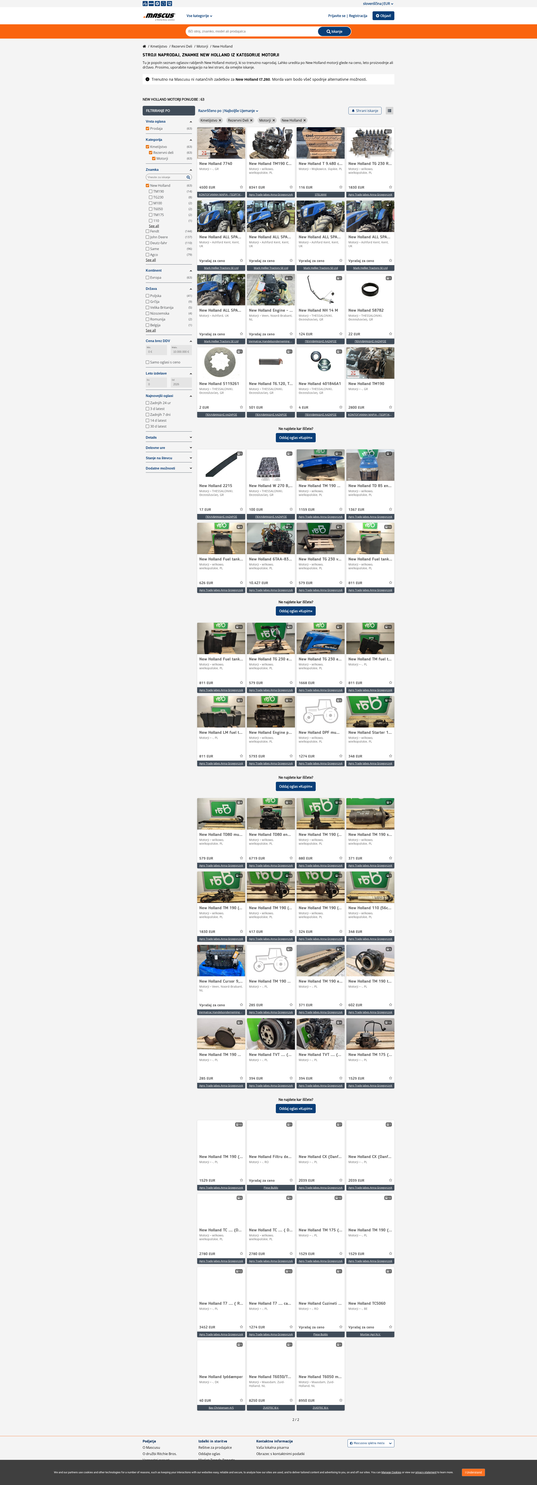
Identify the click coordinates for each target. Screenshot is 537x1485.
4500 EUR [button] (207, 187)
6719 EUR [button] (257, 858)
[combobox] (350, 1443)
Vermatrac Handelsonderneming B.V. (272, 341)
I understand (473, 1472)
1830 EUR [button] (356, 187)
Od (173, 380)
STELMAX (321, 194)
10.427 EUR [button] (258, 583)
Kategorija (154, 139)
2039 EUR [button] (307, 1181)
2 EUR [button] (204, 408)
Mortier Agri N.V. (370, 1334)
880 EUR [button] (306, 858)
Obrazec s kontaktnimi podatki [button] (280, 1453)
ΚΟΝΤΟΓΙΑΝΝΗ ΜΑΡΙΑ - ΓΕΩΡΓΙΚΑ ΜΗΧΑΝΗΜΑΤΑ (230, 194)
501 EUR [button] (256, 408)
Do (148, 380)
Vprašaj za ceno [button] (212, 261)
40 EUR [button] (205, 1401)
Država (151, 289)
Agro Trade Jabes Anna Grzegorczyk (271, 194)
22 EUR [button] (354, 334)
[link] (221, 143)
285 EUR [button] (256, 1005)
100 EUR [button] (256, 510)
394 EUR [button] (256, 1078)
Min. (149, 347)
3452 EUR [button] (207, 1327)
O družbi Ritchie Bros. (160, 1453)
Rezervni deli (182, 46)
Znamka (152, 169)
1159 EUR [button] (307, 510)
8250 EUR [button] (257, 1401)
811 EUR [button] (355, 583)
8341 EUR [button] (257, 187)
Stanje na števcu (159, 458)
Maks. (174, 347)
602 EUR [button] (355, 1005)
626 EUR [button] (206, 583)
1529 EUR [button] (356, 1078)
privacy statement (426, 1472)
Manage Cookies (391, 1472)
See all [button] (154, 226)
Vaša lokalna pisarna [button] (272, 1447)
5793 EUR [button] (257, 756)
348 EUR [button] (355, 756)
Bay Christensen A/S (221, 1408)
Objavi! (385, 15)
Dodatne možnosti (160, 468)
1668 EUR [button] (307, 683)
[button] (169, 110)
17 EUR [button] (205, 510)
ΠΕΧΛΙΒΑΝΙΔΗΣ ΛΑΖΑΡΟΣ (320, 341)
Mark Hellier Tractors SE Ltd (221, 268)
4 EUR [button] (303, 408)
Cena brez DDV (158, 341)
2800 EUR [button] (356, 408)
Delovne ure (155, 448)
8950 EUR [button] (307, 1401)
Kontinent (154, 270)
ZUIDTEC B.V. (271, 1408)
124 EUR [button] (306, 334)
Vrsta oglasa (156, 121)
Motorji (202, 46)
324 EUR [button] (306, 932)
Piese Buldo (271, 1187)
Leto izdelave (156, 373)
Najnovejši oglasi (159, 396)
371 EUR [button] (355, 858)
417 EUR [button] (256, 932)
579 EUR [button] (306, 583)
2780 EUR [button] (207, 1254)
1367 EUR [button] (356, 510)
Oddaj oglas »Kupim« (295, 437)
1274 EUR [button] (307, 756)
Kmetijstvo (158, 46)
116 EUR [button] (306, 187)
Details (151, 437)
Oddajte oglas (209, 1453)
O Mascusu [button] (151, 1447)
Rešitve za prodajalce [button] (215, 1447)
